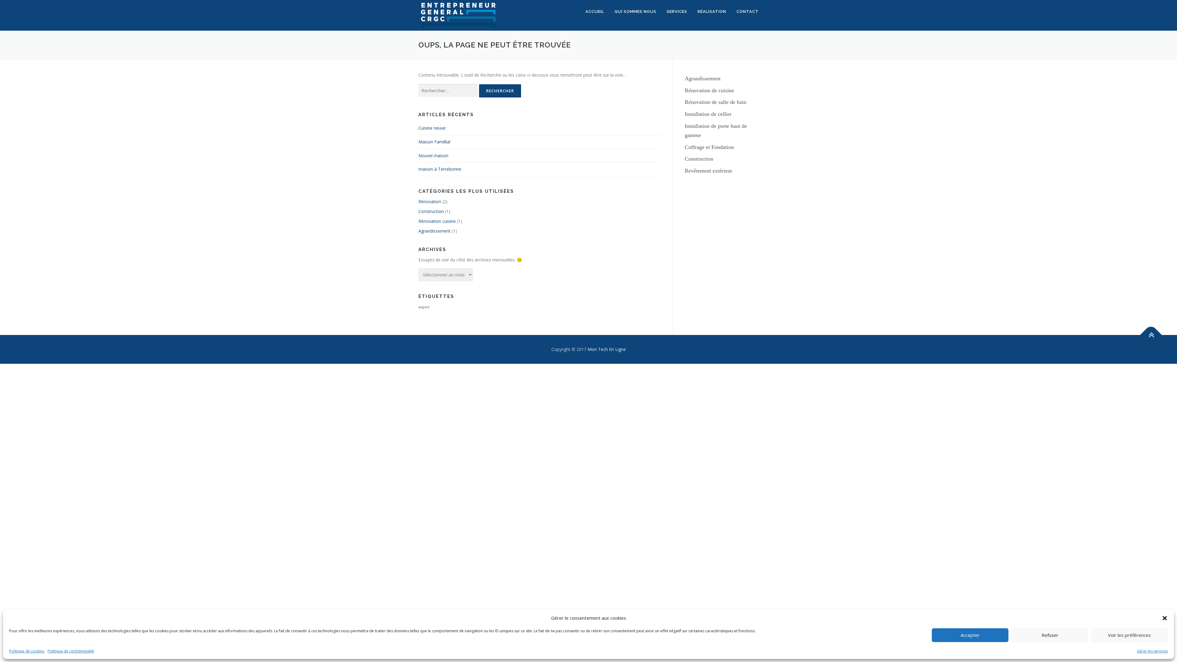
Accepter (970, 635)
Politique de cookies (26, 651)
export (423, 307)
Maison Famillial (434, 142)
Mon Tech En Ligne (607, 349)
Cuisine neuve (432, 128)
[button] (1165, 618)
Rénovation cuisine (437, 221)
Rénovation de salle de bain (715, 102)
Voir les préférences (1129, 635)
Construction (431, 211)
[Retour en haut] (1151, 335)
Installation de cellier (708, 114)
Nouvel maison (433, 155)
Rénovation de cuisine (709, 90)
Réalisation (712, 11)
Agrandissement (434, 231)
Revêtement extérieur (708, 171)
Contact (748, 11)
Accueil (594, 11)
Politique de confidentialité (71, 651)
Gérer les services (1152, 651)
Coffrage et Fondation (709, 147)
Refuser (1050, 635)
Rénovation (429, 201)
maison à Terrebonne (439, 169)
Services (677, 11)
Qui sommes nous (635, 11)
